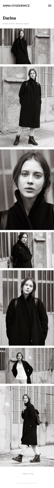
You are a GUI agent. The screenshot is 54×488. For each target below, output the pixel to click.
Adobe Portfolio (32, 483)
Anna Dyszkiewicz (16, 5)
